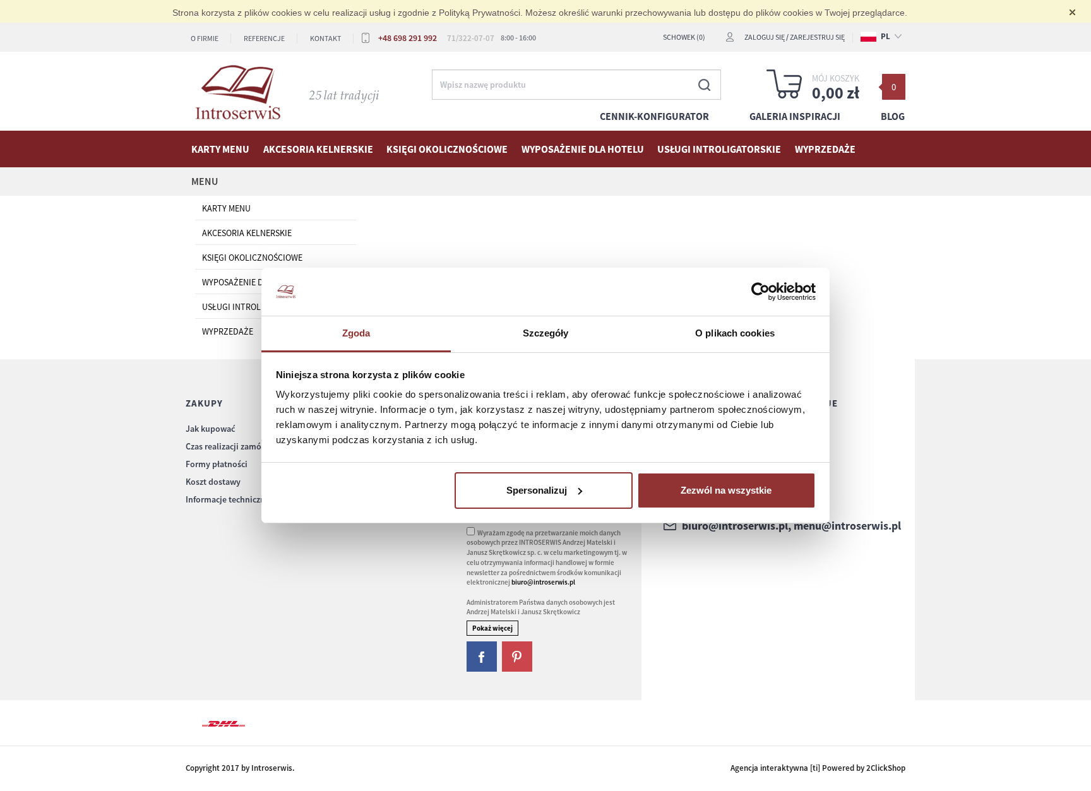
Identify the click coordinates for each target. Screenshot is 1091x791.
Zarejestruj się (817, 37)
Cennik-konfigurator (654, 116)
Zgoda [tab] (356, 333)
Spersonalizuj (536, 490)
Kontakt (325, 38)
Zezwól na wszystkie (726, 490)
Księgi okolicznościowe (447, 149)
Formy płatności (216, 464)
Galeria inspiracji (794, 116)
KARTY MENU (220, 149)
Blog (893, 116)
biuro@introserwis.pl (543, 582)
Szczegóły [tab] (546, 333)
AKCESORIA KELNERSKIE (318, 149)
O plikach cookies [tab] (735, 333)
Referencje (264, 38)
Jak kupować (210, 428)
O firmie (204, 38)
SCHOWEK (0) (684, 37)
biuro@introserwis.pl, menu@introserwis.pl (791, 526)
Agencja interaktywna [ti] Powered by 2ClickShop (817, 768)
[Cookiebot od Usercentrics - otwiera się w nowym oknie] (760, 291)
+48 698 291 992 (407, 38)
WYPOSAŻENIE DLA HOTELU (583, 149)
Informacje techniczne (228, 499)
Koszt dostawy (213, 481)
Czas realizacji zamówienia (236, 446)
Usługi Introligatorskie (719, 149)
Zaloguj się (764, 37)
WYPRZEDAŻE (825, 149)
